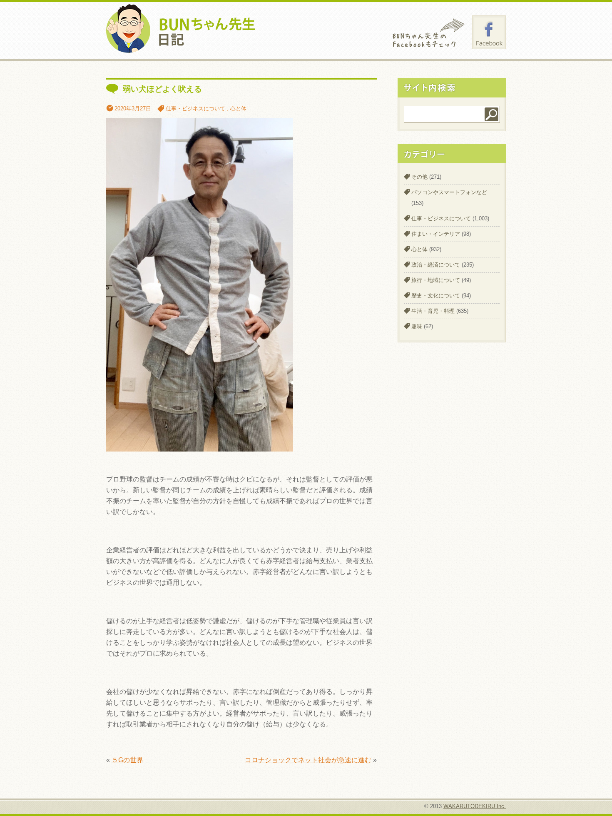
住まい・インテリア (435, 234)
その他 (419, 177)
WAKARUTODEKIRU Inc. (474, 806)
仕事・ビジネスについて (195, 108)
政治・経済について (435, 265)
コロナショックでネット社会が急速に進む (308, 760)
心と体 (238, 108)
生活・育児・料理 (433, 311)
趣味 (416, 326)
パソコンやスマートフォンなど (449, 192)
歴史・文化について (435, 295)
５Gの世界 (127, 760)
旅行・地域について (435, 280)
